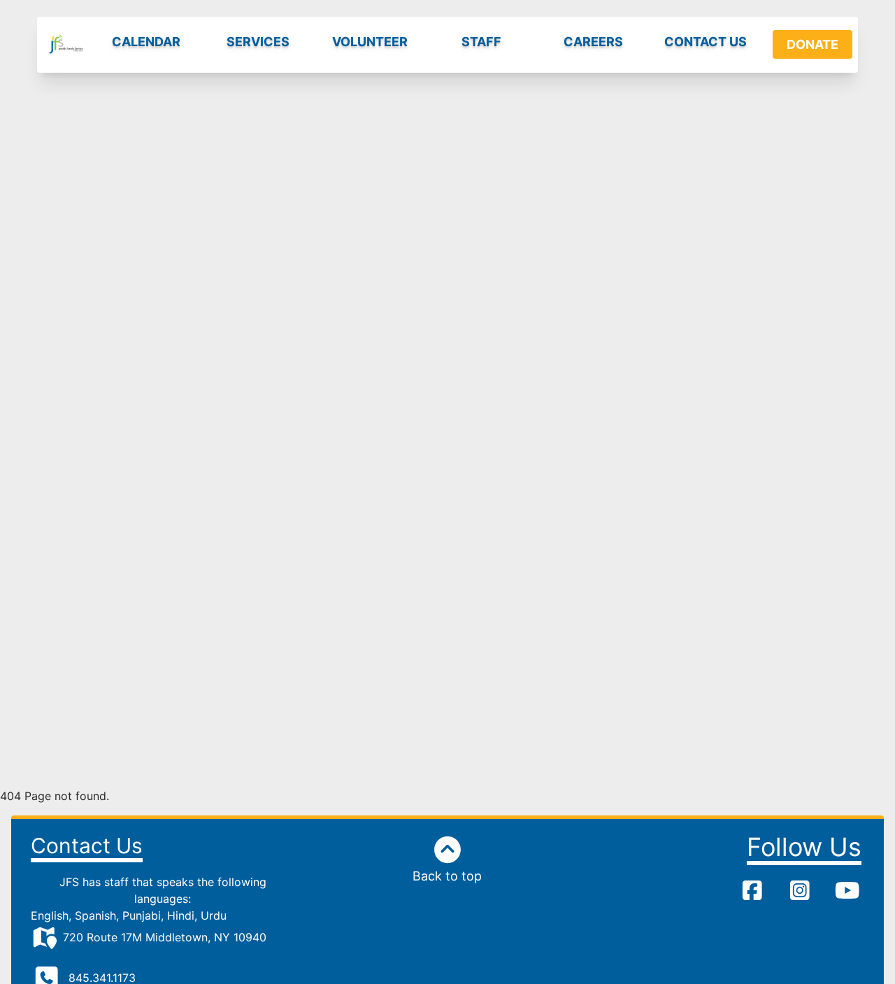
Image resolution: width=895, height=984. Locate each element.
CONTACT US (705, 41)
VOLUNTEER (370, 41)
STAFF (481, 41)
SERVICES (258, 41)
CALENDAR (146, 41)
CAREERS (593, 41)
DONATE (812, 44)
